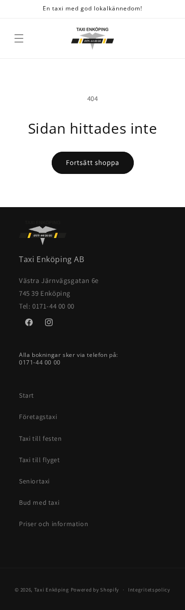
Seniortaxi (34, 481)
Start (26, 395)
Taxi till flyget (39, 459)
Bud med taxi (39, 502)
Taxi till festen (40, 438)
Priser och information (53, 523)
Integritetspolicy (149, 589)
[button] (19, 38)
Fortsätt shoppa (93, 162)
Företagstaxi (38, 416)
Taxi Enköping (51, 589)
